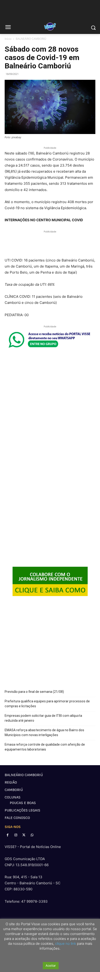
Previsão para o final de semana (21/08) (34, 692)
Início (8, 39)
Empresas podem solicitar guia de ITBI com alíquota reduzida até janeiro (43, 718)
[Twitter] (24, 835)
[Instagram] (16, 835)
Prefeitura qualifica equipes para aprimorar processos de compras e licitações (47, 703)
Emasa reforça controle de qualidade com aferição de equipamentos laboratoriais (45, 747)
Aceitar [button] (51, 965)
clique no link (65, 943)
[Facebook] (7, 835)
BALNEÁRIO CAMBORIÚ (31, 39)
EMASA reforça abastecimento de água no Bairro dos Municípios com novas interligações (44, 732)
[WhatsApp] (32, 835)
